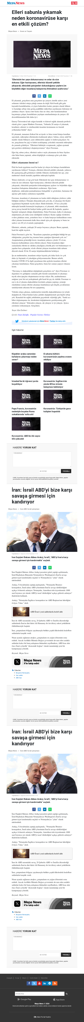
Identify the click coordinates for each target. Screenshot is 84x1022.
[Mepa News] (16, 3)
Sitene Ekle (44, 978)
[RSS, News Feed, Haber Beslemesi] (54, 983)
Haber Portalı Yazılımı (44, 1017)
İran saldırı (19, 675)
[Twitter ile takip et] (34, 983)
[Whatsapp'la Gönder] (50, 96)
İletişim (24, 978)
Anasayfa (9, 978)
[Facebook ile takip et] (29, 983)
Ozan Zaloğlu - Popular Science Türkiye (34, 314)
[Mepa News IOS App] (60, 999)
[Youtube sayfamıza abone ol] (39, 983)
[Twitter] (39, 96)
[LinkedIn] (44, 96)
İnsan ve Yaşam (26, 31)
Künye (17, 978)
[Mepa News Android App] (24, 999)
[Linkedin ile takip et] (44, 983)
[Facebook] (34, 96)
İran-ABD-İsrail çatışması (29, 509)
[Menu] (76, 3)
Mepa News (12, 31)
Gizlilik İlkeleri (34, 978)
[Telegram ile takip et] (49, 983)
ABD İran (19, 678)
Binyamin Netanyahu (23, 673)
